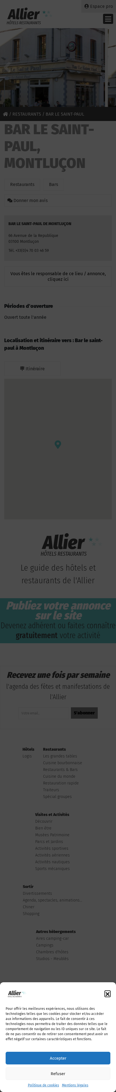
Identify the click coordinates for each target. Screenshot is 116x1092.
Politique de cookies (43, 1085)
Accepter (58, 1058)
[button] (107, 993)
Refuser (58, 1073)
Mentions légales (75, 1085)
